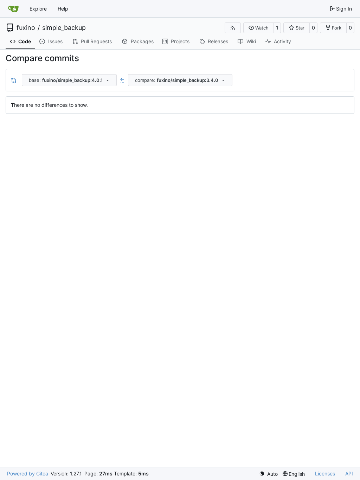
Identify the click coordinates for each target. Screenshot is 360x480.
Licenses (325, 473)
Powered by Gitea (27, 473)
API (349, 473)
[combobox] (69, 80)
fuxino (26, 27)
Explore (38, 9)
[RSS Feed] (233, 27)
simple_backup (64, 27)
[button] (258, 27)
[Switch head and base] (14, 80)
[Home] (13, 8)
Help (63, 9)
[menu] (268, 474)
